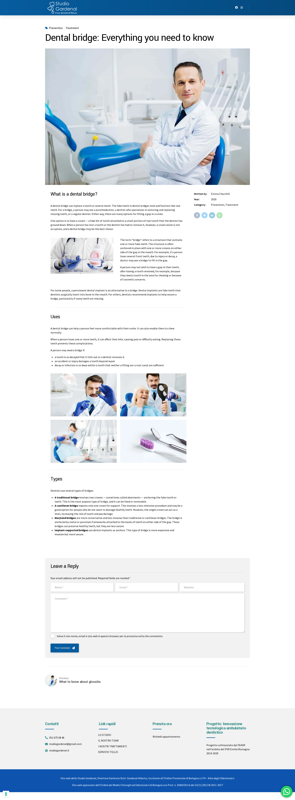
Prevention (56, 28)
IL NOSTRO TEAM (108, 740)
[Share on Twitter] (204, 215)
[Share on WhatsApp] (219, 215)
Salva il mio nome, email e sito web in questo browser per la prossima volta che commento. (110, 636)
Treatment (72, 28)
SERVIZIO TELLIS (108, 752)
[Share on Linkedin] (212, 215)
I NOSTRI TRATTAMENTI (112, 746)
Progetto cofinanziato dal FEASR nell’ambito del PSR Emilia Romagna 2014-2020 (228, 749)
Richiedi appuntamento (166, 736)
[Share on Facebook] (197, 215)
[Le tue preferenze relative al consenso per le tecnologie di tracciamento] (6, 794)
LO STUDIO (104, 735)
